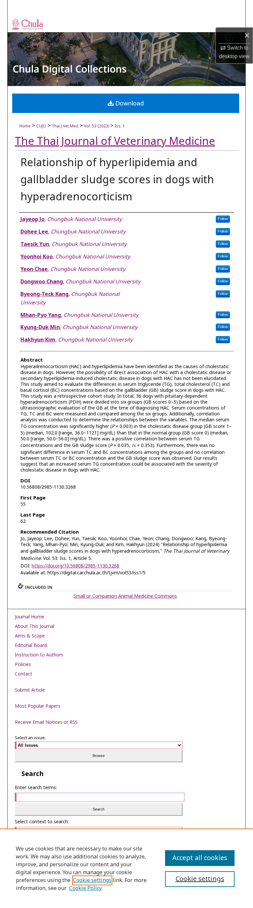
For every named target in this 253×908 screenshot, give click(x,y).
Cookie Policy (85, 888)
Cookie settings (92, 880)
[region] (126, 868)
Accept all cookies (199, 858)
